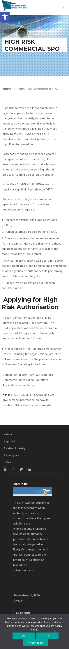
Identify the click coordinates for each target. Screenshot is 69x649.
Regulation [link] (11, 441)
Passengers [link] (11, 455)
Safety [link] (8, 434)
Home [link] (6, 89)
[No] (55, 632)
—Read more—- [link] (23, 570)
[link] (5, 17)
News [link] (7, 462)
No (47, 635)
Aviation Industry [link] (15, 448)
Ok (23, 635)
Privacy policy (35, 642)
